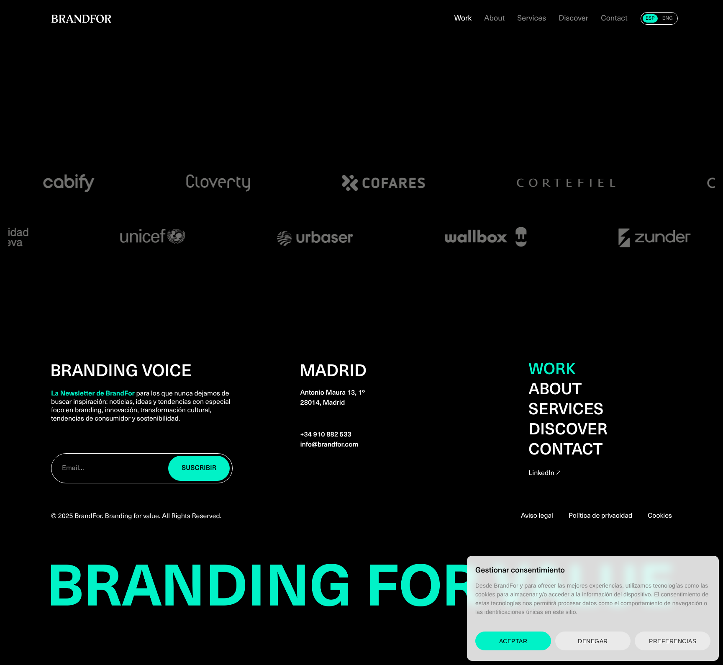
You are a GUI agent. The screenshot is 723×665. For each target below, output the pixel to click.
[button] (199, 468)
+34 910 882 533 (325, 434)
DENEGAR (593, 641)
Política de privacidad (600, 515)
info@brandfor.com (329, 444)
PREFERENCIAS (672, 641)
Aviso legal (537, 515)
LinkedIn (541, 472)
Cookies (660, 515)
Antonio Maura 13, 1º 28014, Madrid (332, 397)
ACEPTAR (513, 641)
